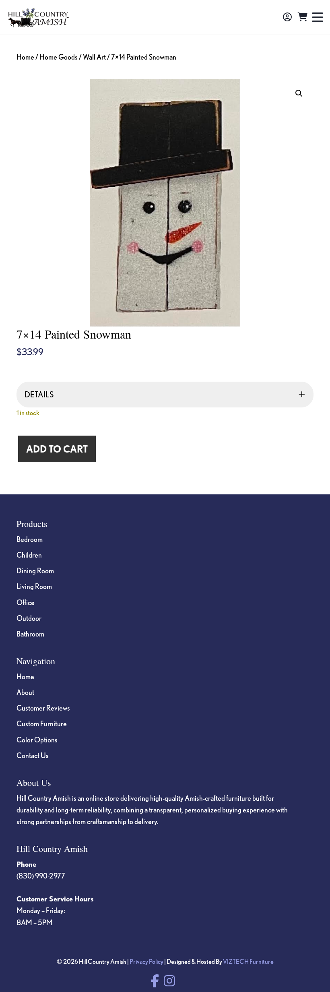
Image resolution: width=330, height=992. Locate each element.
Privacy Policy (146, 961)
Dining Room (35, 570)
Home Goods (58, 57)
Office (25, 602)
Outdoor (28, 618)
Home (25, 57)
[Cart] (302, 17)
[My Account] (287, 17)
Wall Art (94, 57)
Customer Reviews (43, 708)
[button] (299, 93)
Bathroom (30, 634)
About (25, 692)
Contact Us (32, 755)
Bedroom (29, 539)
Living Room (34, 586)
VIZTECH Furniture (248, 961)
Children (29, 555)
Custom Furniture (41, 723)
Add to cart (57, 449)
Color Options (37, 740)
